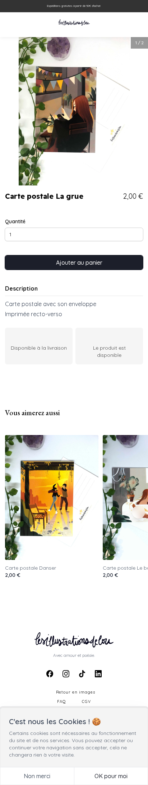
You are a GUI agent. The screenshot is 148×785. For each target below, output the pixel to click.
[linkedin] (98, 673)
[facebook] (49, 673)
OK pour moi (111, 776)
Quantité (15, 221)
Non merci (37, 776)
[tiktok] (82, 673)
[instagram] (66, 673)
